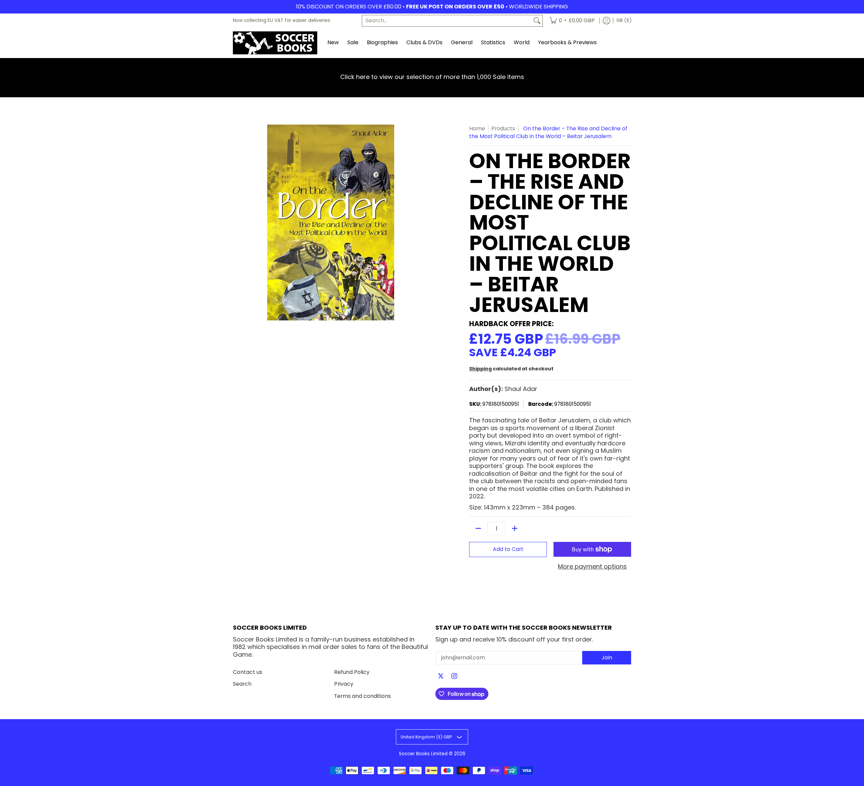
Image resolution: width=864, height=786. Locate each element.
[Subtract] (478, 528)
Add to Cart (508, 549)
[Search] (537, 20)
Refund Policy (352, 672)
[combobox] (447, 20)
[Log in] (606, 21)
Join (606, 657)
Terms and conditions (362, 696)
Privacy (343, 684)
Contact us (247, 672)
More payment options (592, 567)
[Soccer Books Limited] (275, 43)
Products (503, 128)
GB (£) (623, 20)
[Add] (515, 528)
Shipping (480, 368)
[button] (441, 676)
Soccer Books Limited (423, 754)
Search (242, 684)
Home (477, 128)
